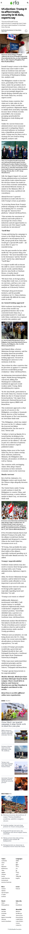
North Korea (4, 868)
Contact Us (18, 925)
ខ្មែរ (16, 870)
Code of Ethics (19, 921)
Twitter (3, 915)
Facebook (3, 913)
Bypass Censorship (6, 917)
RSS (17, 903)
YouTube (3, 911)
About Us (18, 911)
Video (3, 903)
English (18, 878)
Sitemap (3, 919)
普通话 (17, 860)
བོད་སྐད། (17, 872)
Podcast (18, 888)
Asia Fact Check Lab (6, 882)
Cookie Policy (19, 919)
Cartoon (3, 888)
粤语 (17, 862)
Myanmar (3, 866)
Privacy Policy (19, 917)
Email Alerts (19, 905)
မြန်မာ (17, 864)
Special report (5, 892)
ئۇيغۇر (17, 874)
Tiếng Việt (18, 876)
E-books (3, 894)
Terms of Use (19, 915)
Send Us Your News (6, 921)
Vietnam (3, 874)
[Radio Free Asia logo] (14, 2)
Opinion (3, 890)
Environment (4, 880)
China (2, 862)
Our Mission (19, 913)
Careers (18, 923)
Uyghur (3, 872)
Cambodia (4, 860)
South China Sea (5, 878)
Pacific (3, 876)
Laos (2, 864)
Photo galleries (5, 905)
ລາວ (17, 868)
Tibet (2, 870)
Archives (3, 896)
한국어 (17, 866)
